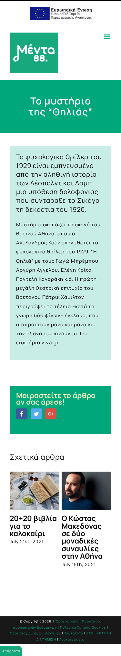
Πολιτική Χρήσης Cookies (83, 627)
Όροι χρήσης (67, 621)
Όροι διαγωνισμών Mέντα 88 (35, 633)
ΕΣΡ (90, 633)
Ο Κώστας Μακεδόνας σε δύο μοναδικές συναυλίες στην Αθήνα (82, 537)
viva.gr (50, 342)
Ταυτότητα (73, 633)
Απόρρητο (11, 651)
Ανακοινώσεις (72, 639)
